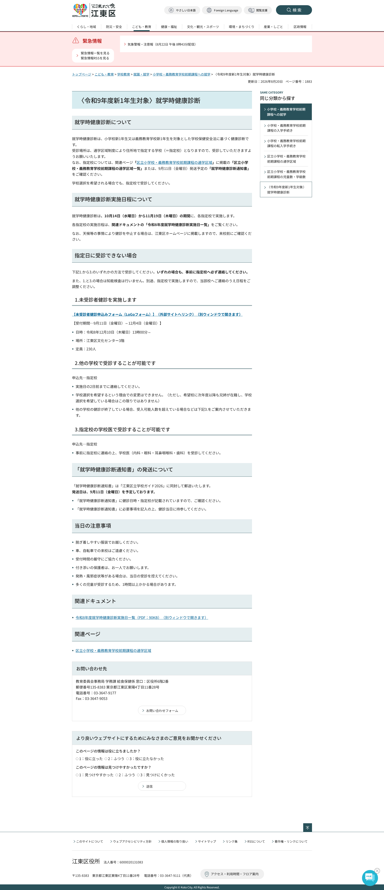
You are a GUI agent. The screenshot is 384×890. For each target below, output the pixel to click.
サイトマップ (207, 841)
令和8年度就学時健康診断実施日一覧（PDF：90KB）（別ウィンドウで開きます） (142, 617)
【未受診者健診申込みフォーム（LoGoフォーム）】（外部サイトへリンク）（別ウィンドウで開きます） (157, 314)
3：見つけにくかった (157, 774)
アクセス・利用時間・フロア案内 (235, 873)
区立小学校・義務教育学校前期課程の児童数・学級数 (286, 174)
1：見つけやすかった (96, 774)
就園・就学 (141, 74)
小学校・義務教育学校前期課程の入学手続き (286, 128)
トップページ (81, 74)
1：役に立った (91, 758)
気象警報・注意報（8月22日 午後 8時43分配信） (163, 44)
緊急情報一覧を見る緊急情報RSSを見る (95, 56)
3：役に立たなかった (147, 758)
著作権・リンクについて (291, 841)
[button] (222, 10)
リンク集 (232, 841)
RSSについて (256, 841)
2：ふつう (116, 758)
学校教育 (123, 74)
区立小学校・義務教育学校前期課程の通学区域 (174, 162)
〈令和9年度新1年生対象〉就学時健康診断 (286, 189)
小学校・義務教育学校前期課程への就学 (181, 74)
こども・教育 (104, 74)
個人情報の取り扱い (174, 841)
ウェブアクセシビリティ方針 (132, 841)
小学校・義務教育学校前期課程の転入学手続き (286, 143)
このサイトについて (89, 841)
